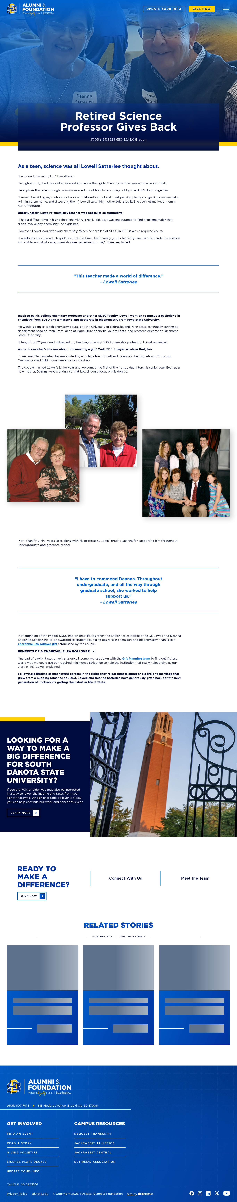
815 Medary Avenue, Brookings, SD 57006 (68, 1105)
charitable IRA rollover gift (37, 644)
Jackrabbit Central (93, 1152)
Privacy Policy (17, 1194)
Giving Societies (22, 1152)
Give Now (202, 9)
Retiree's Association (95, 1162)
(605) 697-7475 (18, 1105)
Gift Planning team (136, 658)
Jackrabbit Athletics (94, 1143)
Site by (132, 1194)
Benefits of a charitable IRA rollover (54, 651)
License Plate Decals (27, 1162)
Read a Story (19, 1143)
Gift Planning (132, 936)
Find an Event (20, 1134)
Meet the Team (195, 878)
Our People (102, 936)
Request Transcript (93, 1134)
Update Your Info (164, 9)
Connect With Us (125, 878)
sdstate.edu (40, 1194)
